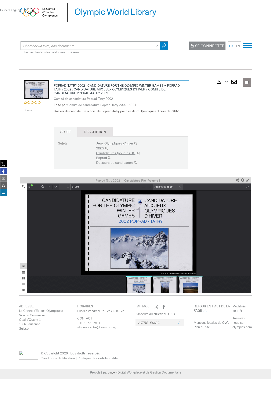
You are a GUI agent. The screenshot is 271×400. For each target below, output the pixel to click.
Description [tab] (95, 131)
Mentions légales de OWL (211, 322)
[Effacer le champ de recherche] (157, 45)
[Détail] (242, 180)
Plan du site (202, 327)
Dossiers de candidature (114, 162)
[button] (36, 89)
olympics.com (242, 327)
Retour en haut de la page (212, 308)
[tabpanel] (135, 185)
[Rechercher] (135, 143)
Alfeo (111, 372)
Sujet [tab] (65, 131)
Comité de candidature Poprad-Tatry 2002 (83, 98)
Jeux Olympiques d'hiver (114, 143)
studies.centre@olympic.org (96, 327)
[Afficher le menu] (247, 45)
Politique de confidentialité (97, 358)
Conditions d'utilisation (58, 358)
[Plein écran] (248, 180)
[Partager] (237, 180)
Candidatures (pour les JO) (116, 152)
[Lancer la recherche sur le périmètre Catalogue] (164, 45)
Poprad (101, 157)
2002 (100, 148)
